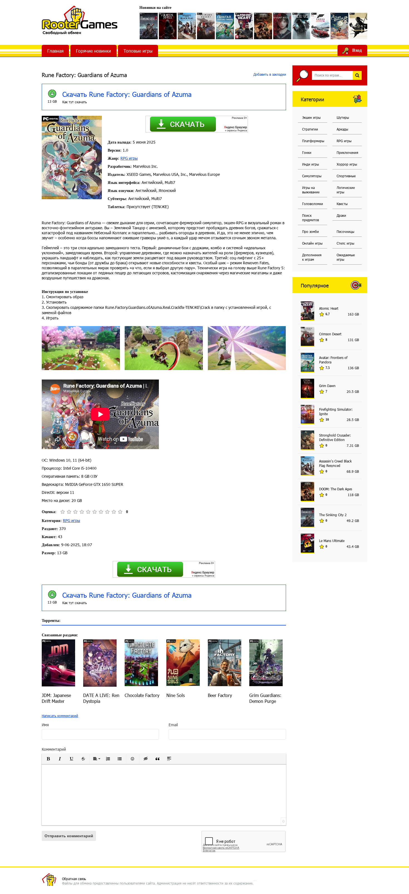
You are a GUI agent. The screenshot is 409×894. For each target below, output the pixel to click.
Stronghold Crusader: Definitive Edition (335, 437)
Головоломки (312, 203)
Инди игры (310, 164)
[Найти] (357, 75)
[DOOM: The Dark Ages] (263, 26)
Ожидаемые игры (346, 257)
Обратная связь (74, 878)
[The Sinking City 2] (149, 26)
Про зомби (310, 231)
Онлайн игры (312, 243)
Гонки (306, 152)
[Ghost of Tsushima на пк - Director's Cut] (358, 26)
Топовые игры (138, 51)
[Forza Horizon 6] (320, 26)
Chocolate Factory (142, 695)
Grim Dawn (327, 385)
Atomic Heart (328, 308)
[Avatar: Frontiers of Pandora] (225, 26)
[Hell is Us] (301, 26)
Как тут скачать (74, 102)
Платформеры (313, 141)
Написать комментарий (60, 715)
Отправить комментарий (69, 836)
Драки (341, 215)
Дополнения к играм (311, 257)
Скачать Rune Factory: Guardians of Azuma (127, 94)
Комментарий (54, 749)
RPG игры (129, 158)
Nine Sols (175, 695)
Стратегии (310, 129)
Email (173, 724)
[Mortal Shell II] (168, 26)
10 (120, 512)
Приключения (347, 152)
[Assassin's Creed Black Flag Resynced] (187, 26)
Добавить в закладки (269, 74)
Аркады (342, 129)
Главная (55, 51)
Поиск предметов (310, 217)
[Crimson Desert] (206, 26)
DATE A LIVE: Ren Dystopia (101, 698)
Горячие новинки (93, 51)
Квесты (342, 203)
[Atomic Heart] (244, 26)
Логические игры (346, 189)
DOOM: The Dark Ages (335, 489)
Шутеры (343, 117)
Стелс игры (345, 243)
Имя (45, 724)
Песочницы (345, 231)
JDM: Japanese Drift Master (56, 698)
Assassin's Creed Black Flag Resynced (335, 463)
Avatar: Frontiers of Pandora (333, 359)
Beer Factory (220, 695)
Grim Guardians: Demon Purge (265, 698)
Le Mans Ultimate (331, 540)
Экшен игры (311, 117)
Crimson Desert (330, 334)
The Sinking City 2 (333, 515)
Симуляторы (311, 176)
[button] (48, 758)
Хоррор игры (347, 164)
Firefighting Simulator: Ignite (336, 411)
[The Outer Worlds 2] (340, 26)
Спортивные (346, 176)
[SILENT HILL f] (282, 26)
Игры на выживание (310, 189)
